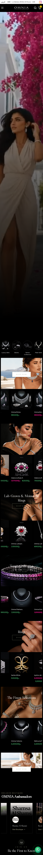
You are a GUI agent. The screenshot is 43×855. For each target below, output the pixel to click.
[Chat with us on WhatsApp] (38, 850)
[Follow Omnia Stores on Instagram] (40, 2)
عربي (3, 1)
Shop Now (21, 374)
